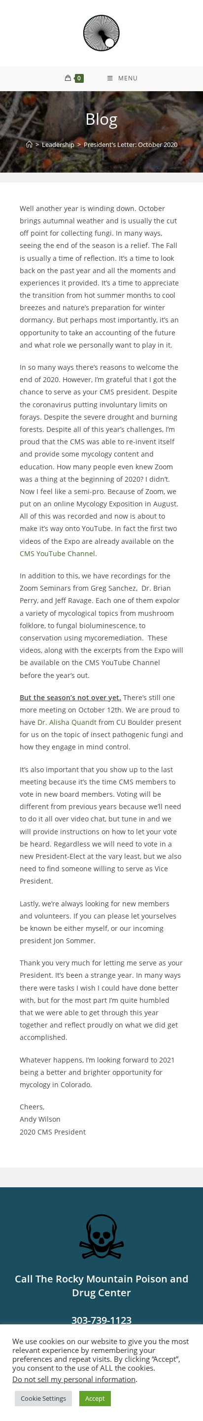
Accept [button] (95, 1398)
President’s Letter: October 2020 (130, 144)
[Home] (29, 144)
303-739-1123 (101, 1320)
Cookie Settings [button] (43, 1398)
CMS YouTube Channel (57, 553)
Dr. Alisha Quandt (67, 722)
